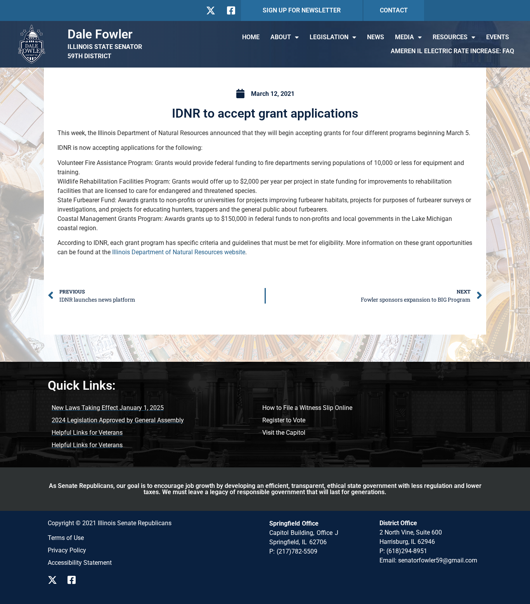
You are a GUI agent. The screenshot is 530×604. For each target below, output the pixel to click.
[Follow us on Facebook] (230, 10)
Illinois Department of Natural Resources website (178, 252)
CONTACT (394, 10)
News (375, 37)
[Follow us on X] (210, 10)
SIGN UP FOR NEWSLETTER (302, 10)
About (280, 37)
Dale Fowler (100, 34)
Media (404, 37)
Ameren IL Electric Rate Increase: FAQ (452, 51)
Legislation (329, 37)
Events (497, 37)
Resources (450, 37)
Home (251, 37)
